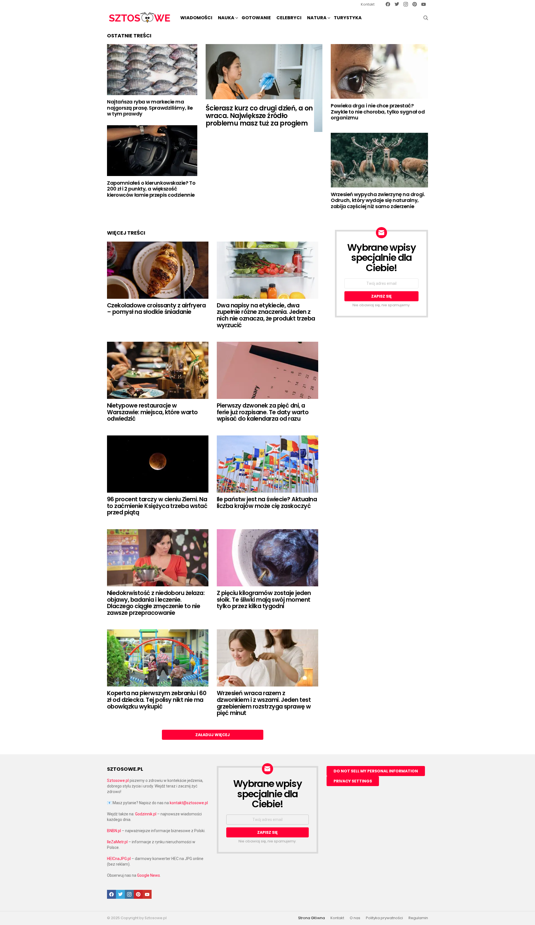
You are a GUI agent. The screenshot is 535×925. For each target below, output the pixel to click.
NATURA (317, 18)
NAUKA (226, 18)
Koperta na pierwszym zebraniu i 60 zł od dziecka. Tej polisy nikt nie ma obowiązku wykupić (156, 699)
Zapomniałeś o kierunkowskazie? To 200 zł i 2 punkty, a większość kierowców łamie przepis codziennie (151, 188)
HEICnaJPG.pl (119, 858)
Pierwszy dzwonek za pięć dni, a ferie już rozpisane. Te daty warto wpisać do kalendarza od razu (262, 412)
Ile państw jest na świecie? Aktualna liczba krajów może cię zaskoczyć (267, 502)
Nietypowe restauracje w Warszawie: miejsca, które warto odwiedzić (152, 412)
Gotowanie (256, 18)
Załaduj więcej (212, 735)
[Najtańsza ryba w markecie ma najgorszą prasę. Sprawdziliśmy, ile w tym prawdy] (152, 69)
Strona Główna (311, 918)
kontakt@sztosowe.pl (189, 803)
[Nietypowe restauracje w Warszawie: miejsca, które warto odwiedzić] (157, 370)
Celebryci (288, 18)
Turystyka (348, 18)
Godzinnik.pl (145, 814)
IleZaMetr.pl (117, 842)
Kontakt (367, 4)
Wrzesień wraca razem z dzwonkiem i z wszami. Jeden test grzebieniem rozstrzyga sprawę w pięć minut (264, 703)
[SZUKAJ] (426, 17)
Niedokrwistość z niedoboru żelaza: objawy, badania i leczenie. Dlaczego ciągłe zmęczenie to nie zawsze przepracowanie (156, 603)
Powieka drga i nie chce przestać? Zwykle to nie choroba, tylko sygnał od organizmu (378, 111)
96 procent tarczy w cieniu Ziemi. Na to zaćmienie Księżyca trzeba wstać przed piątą (157, 505)
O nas (355, 918)
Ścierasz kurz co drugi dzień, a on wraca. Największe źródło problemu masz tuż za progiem (259, 115)
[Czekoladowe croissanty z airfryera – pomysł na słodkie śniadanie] (157, 270)
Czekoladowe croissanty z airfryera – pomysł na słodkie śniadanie (156, 308)
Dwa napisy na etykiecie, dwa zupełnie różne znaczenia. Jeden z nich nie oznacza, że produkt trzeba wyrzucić (266, 315)
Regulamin (418, 918)
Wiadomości (196, 18)
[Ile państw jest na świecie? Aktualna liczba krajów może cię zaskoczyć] (267, 464)
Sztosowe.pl (118, 780)
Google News (148, 875)
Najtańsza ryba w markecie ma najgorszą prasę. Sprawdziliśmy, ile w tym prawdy (150, 107)
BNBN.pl (114, 830)
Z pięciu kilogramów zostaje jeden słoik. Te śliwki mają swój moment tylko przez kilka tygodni (264, 599)
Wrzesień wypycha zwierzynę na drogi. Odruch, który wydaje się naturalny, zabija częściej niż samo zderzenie (378, 200)
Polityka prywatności (384, 918)
